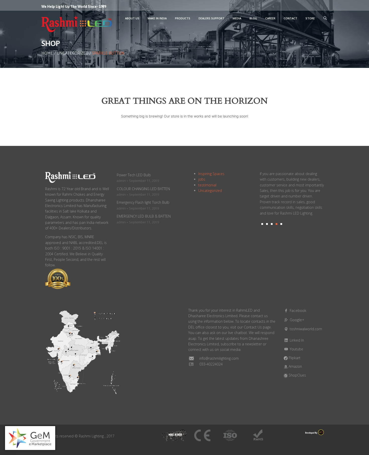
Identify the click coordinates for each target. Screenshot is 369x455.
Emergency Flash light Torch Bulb (143, 202)
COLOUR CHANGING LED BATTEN (143, 188)
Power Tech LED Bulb (134, 175)
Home (47, 53)
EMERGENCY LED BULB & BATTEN (144, 216)
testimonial (207, 185)
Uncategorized (72, 53)
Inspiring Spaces (211, 173)
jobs (201, 179)
